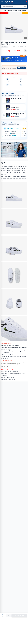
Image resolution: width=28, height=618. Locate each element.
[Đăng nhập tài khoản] (21, 2)
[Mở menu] (2, 2)
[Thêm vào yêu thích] (25, 50)
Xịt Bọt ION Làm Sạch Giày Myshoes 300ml (17, 106)
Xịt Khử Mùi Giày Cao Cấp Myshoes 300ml (17, 114)
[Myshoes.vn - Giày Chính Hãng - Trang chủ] (9, 2)
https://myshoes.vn (10, 379)
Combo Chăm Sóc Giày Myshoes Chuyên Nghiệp (17, 99)
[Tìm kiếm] (25, 6)
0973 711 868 (21, 67)
